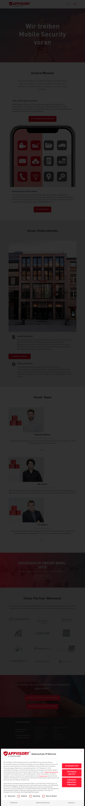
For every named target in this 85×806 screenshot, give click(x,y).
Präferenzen (13, 802)
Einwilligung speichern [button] (71, 773)
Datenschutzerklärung (51, 772)
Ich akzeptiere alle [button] (71, 766)
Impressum (71, 802)
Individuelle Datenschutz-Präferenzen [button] (71, 782)
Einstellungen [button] (43, 776)
